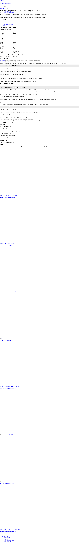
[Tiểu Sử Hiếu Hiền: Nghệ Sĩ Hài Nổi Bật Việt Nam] (8, 338)
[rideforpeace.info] (5, 3)
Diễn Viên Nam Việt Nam (5, 8)
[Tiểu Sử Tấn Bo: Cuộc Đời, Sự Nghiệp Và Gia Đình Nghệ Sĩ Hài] (10, 386)
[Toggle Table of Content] (0, 21)
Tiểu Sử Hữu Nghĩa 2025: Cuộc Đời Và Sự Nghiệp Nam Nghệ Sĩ (8, 531)
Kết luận (4, 25)
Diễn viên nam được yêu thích (8, 541)
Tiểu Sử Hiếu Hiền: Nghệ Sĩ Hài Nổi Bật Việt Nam (6, 340)
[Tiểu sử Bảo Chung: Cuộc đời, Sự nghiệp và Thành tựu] (8, 434)
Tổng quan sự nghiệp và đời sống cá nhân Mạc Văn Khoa (11, 23)
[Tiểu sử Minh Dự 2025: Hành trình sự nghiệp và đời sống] (8, 195)
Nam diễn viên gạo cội (7, 537)
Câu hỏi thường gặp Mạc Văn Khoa (8, 24)
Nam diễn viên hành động (7, 539)
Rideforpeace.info (52, 146)
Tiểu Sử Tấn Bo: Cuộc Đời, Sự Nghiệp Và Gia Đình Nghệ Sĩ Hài (8, 388)
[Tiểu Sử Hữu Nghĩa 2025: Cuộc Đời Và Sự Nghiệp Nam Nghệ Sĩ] (10, 529)
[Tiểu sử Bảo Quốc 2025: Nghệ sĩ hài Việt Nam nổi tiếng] (8, 481)
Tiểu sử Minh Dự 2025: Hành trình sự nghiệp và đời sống (7, 197)
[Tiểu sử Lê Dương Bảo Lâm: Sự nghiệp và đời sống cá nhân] (9, 291)
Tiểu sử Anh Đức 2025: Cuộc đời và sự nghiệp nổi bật (7, 245)
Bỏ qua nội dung (2, 0)
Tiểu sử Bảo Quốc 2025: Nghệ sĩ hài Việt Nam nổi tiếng (7, 483)
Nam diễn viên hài (2, 8)
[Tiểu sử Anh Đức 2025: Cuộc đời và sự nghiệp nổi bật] (8, 243)
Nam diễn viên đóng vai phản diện (9, 12)
